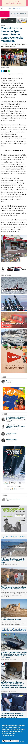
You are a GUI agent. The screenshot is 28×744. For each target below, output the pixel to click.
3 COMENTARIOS (11, 590)
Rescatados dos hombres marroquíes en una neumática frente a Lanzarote (12, 290)
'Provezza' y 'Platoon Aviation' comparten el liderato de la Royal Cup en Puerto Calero (13, 307)
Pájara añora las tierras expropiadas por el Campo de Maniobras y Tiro (13, 588)
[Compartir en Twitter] (5, 72)
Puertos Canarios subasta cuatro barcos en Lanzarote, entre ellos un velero (13, 342)
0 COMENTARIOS (15, 564)
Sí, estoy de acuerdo (10, 741)
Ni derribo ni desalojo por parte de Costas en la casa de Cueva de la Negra (12, 561)
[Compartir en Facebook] (2, 72)
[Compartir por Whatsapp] (8, 72)
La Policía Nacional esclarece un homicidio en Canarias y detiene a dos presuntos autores (12, 715)
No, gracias (22, 741)
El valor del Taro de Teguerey (11, 619)
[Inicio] (14, 8)
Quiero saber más (8, 735)
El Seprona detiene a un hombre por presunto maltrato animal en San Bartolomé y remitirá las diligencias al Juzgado (14, 324)
